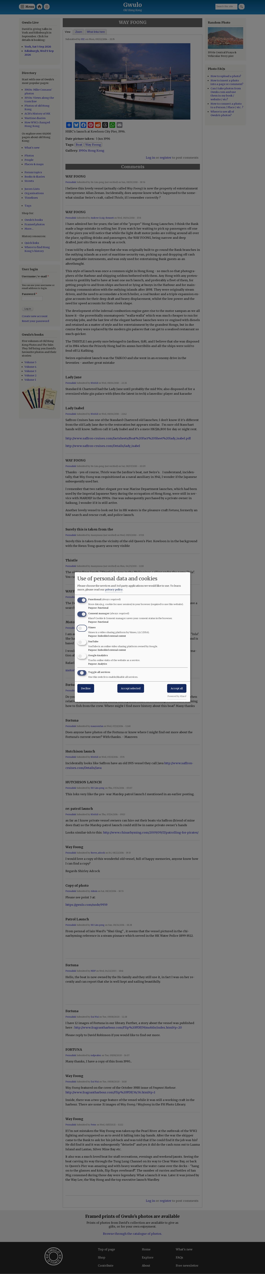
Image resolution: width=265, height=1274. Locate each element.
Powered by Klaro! (176, 696)
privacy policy (114, 589)
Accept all (177, 688)
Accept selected (130, 688)
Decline (85, 688)
